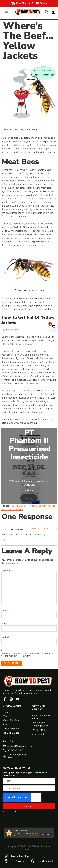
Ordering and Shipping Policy (39, 724)
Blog (5, 724)
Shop (5, 712)
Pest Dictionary (11, 728)
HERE (38, 394)
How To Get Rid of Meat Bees (25, 506)
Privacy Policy (38, 730)
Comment (7, 571)
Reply (3, 540)
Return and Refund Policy (41, 717)
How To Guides (11, 733)
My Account (37, 734)
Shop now (29, 498)
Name (5, 610)
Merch (6, 716)
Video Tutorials (11, 720)
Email (5, 624)
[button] (48, 12)
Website (5, 637)
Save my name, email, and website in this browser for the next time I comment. (27, 654)
